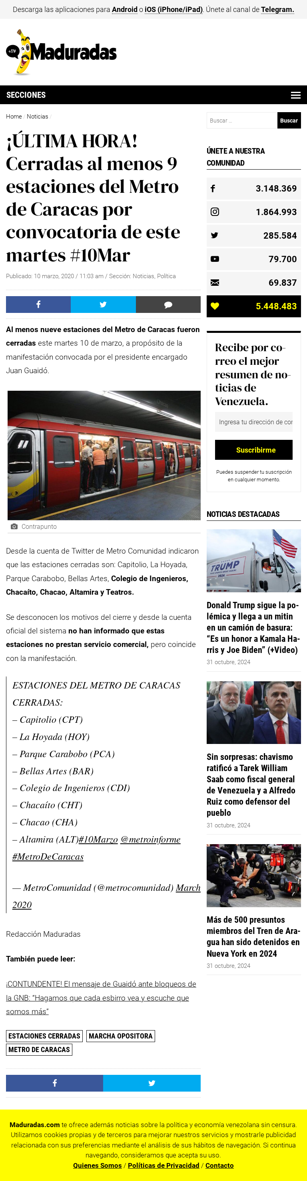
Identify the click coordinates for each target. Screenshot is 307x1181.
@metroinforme (150, 839)
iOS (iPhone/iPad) (174, 9)
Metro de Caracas (39, 1049)
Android (125, 9)
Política (166, 276)
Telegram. (277, 9)
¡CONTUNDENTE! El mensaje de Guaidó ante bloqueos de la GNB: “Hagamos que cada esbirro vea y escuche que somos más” (101, 997)
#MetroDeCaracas (48, 856)
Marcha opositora (121, 1036)
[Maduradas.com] (61, 73)
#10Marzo (98, 839)
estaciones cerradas (44, 1036)
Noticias (37, 116)
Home (14, 116)
